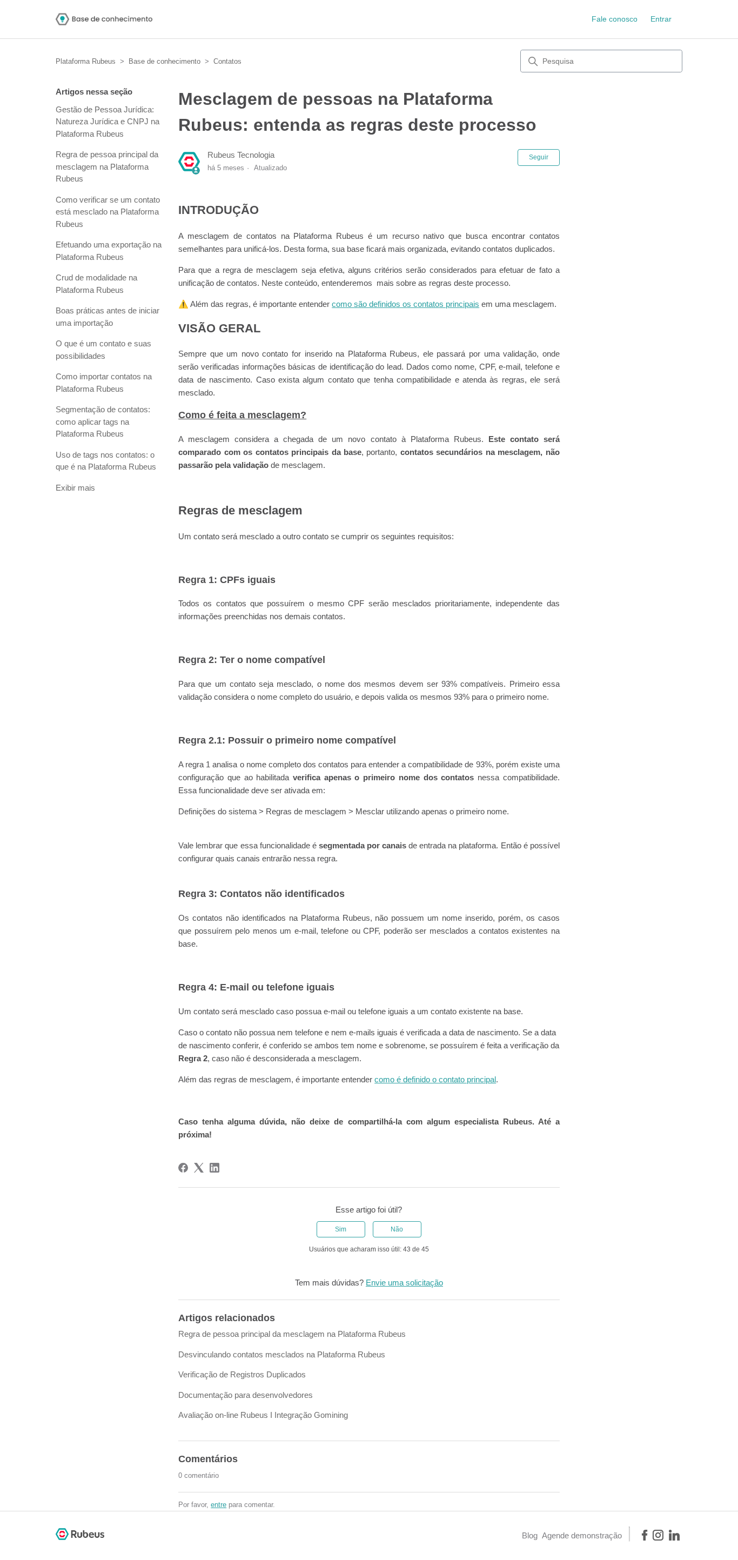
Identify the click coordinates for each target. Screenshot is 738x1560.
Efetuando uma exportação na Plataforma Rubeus (109, 251)
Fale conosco (615, 19)
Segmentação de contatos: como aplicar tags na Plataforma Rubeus (103, 421)
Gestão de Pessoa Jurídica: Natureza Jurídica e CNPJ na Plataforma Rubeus (107, 121)
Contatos (227, 61)
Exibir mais (75, 487)
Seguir (538, 157)
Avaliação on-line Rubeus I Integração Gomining (263, 1415)
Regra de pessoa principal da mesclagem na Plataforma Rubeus (107, 166)
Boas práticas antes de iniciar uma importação (107, 316)
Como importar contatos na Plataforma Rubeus (104, 382)
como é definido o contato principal (435, 1079)
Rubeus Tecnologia (240, 154)
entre (218, 1505)
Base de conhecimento (164, 61)
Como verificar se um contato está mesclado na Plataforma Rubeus (108, 212)
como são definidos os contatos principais (405, 304)
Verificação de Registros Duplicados (242, 1374)
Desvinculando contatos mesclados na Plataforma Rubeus (281, 1354)
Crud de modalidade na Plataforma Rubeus (96, 283)
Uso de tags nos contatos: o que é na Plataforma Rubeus (106, 461)
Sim (340, 1229)
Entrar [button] (661, 19)
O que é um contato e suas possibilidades (103, 349)
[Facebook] (183, 1168)
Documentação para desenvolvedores (245, 1395)
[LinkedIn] (214, 1168)
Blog (530, 1535)
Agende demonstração (582, 1535)
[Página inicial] (104, 19)
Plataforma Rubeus (86, 61)
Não (397, 1229)
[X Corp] (199, 1168)
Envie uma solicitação (404, 1282)
